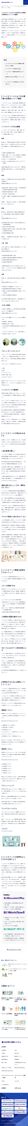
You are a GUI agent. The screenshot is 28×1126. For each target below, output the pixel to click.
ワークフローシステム (6, 830)
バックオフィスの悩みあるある (13, 68)
